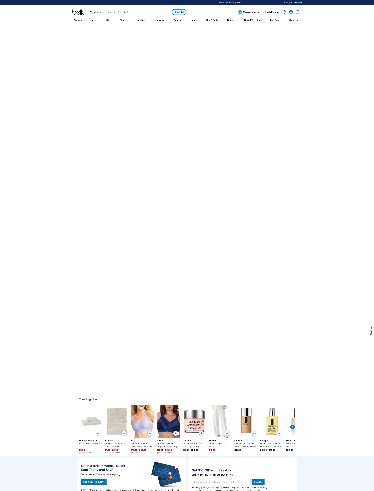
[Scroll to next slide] (292, 427)
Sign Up (258, 482)
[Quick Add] (98, 433)
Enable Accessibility (293, 2)
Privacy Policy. (247, 487)
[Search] (91, 12)
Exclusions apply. (260, 487)
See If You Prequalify (93, 481)
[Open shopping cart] (297, 12)
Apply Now (150, 2)
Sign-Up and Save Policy (225, 487)
